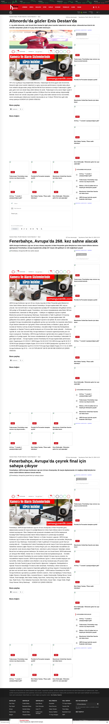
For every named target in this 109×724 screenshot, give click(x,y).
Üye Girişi (11, 703)
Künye (11, 709)
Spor (44, 7)
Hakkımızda (12, 712)
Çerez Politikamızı (84, 720)
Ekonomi (57, 7)
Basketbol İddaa (26, 706)
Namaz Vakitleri (53, 712)
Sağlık (51, 7)
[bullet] (33, 229)
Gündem (24, 7)
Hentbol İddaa (26, 709)
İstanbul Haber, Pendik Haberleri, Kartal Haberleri (22, 16)
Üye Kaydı (12, 706)
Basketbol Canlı (66, 712)
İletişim (11, 714)
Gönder (15, 229)
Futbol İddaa (25, 703)
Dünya (31, 7)
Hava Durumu (53, 706)
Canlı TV (38, 709)
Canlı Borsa (39, 703)
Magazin (38, 7)
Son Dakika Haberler (56, 695)
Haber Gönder (53, 709)
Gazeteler (51, 703)
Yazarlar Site (65, 706)
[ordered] (30, 229)
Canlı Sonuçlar (40, 706)
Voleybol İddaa (26, 714)
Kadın (73, 7)
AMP (63, 714)
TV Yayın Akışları (53, 714)
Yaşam (79, 7)
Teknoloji (66, 7)
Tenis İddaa (65, 709)
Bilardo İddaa (26, 712)
